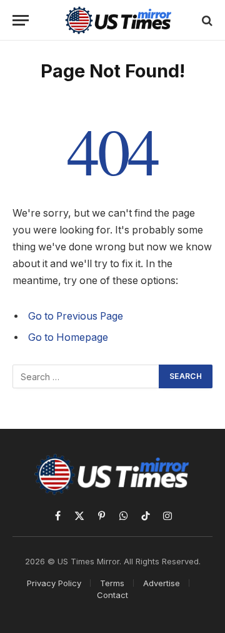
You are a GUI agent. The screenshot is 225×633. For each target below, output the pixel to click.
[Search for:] (86, 376)
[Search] (205, 20)
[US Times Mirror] (119, 20)
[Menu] (20, 20)
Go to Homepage (68, 337)
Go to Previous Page (75, 316)
